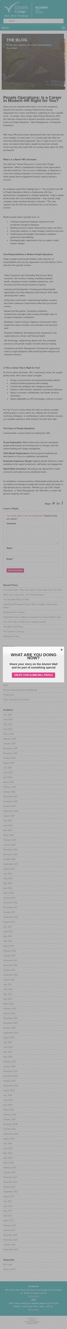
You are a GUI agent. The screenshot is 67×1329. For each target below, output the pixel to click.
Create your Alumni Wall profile (33, 675)
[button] (61, 649)
